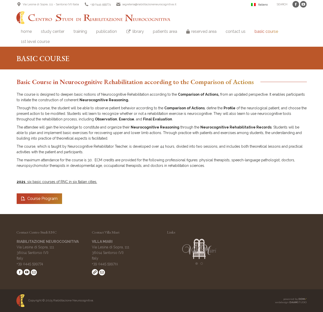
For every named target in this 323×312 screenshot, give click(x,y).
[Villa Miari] (199, 258)
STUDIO (298, 302)
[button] (196, 263)
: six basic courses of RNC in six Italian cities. (57, 182)
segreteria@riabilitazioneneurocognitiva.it (149, 4)
